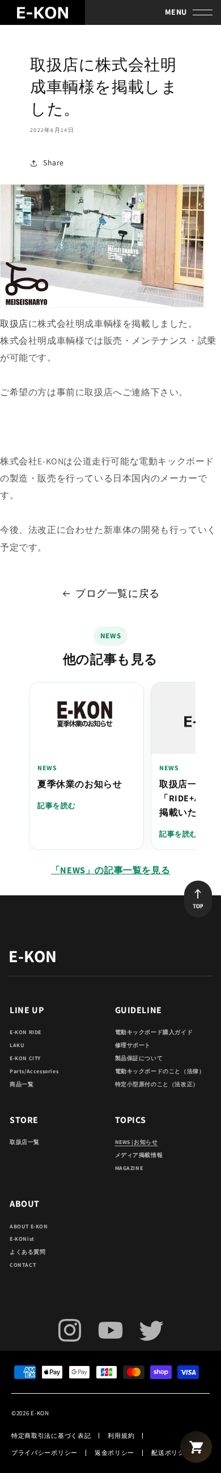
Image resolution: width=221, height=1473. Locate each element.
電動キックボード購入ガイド (154, 1032)
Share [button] (53, 162)
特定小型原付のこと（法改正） (157, 1084)
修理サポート (133, 1045)
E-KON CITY (25, 1058)
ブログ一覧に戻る (117, 593)
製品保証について (139, 1058)
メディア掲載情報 (139, 1155)
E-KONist (22, 1239)
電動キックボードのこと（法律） (160, 1071)
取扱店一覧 (25, 1142)
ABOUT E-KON (29, 1226)
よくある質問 (28, 1252)
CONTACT (23, 1265)
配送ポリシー (171, 1453)
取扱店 (14, 324)
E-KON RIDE (25, 1032)
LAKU (17, 1045)
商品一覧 (21, 1084)
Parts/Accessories (34, 1071)
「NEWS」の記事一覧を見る (110, 870)
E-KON (40, 1413)
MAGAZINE (129, 1168)
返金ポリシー (114, 1453)
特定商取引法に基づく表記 (51, 1436)
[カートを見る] (196, 1447)
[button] (200, 12)
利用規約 (121, 1436)
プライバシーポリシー (44, 1453)
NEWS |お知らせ (136, 1142)
